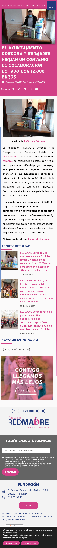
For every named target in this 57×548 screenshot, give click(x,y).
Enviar (10, 472)
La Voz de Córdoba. (39, 239)
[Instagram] (14, 411)
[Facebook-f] (20, 411)
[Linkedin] (37, 411)
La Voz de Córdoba (34, 141)
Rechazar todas (30, 543)
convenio (8, 160)
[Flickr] (43, 411)
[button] (12, 89)
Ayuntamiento (10, 156)
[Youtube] (31, 411)
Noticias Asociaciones (12, 5)
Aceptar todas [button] (11, 543)
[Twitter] (25, 411)
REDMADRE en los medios (34, 5)
